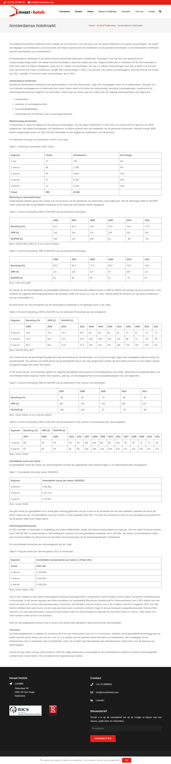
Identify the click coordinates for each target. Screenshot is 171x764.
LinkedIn (100, 700)
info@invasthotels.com (107, 692)
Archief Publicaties (106, 25)
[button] (160, 11)
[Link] (27, 11)
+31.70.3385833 (104, 684)
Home (92, 25)
